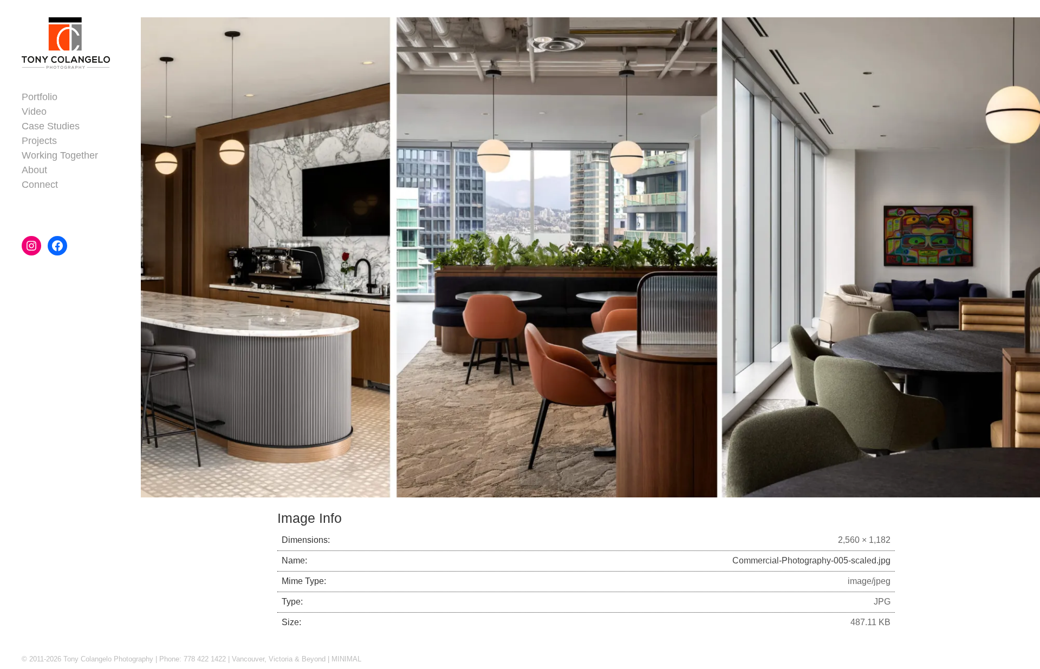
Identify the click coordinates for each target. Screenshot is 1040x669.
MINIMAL (346, 659)
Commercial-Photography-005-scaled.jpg (811, 560)
